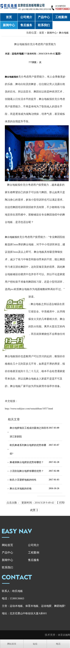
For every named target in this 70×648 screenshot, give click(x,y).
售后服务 (26, 25)
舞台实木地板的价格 (21, 488)
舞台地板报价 (12, 237)
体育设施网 (64, 634)
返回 (58, 53)
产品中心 (44, 17)
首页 (9, 17)
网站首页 (7, 545)
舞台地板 (64, 32)
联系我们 (44, 25)
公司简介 (26, 17)
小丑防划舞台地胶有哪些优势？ (27, 471)
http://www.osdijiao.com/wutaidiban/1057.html (29, 408)
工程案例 (61, 17)
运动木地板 (18, 53)
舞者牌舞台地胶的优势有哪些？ (27, 462)
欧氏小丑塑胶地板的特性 (23, 479)
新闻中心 (9, 25)
